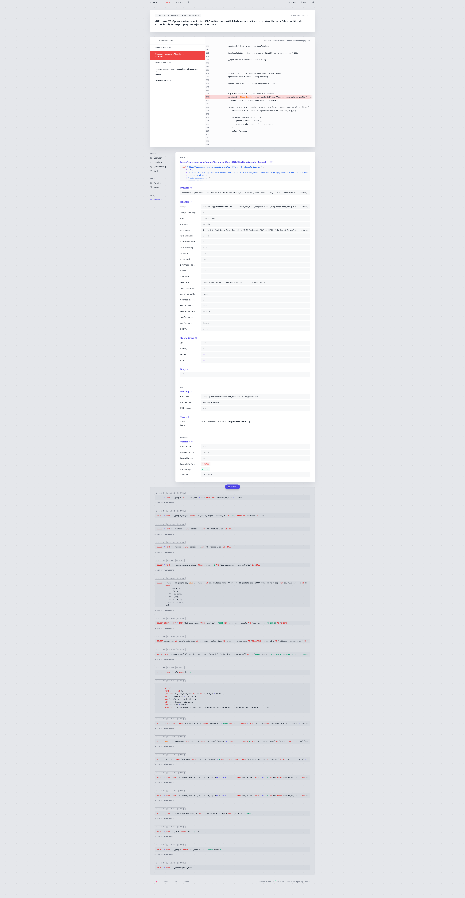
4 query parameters (165, 610)
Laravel (187, 881)
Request (153, 154)
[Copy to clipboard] (307, 167)
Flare (279, 881)
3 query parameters (165, 628)
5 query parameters (165, 659)
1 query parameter (165, 837)
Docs (176, 881)
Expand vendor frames (165, 40)
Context (154, 195)
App (151, 179)
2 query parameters (165, 503)
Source (166, 881)
